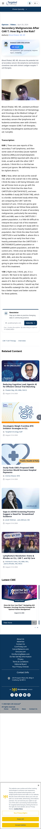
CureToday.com (20, 646)
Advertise (20, 641)
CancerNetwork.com (20, 649)
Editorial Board (20, 664)
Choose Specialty (18, 9)
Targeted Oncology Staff (13, 432)
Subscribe (29, 323)
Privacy (20, 659)
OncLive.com (20, 651)
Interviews (22, 341)
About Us (20, 639)
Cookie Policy (18, 809)
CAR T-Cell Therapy (9, 341)
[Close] (38, 785)
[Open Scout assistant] (29, 3)
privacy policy (10, 329)
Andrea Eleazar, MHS (12, 476)
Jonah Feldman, (10, 520)
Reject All (20, 819)
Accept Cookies (20, 825)
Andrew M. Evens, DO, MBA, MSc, (17, 562)
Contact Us (20, 644)
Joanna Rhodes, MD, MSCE (13, 564)
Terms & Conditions (20, 661)
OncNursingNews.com (21, 654)
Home (6, 709)
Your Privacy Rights (20, 813)
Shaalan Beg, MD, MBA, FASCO (16, 390)
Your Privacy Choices (20, 667)
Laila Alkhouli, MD (23, 520)
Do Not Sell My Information (20, 656)
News (24, 709)
